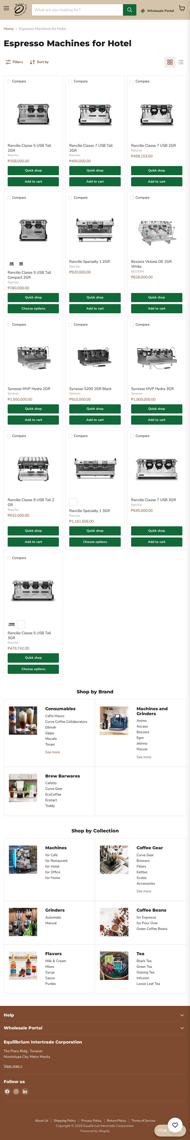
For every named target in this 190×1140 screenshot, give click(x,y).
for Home (52, 877)
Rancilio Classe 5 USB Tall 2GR (29, 148)
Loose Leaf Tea (148, 983)
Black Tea (144, 961)
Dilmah (50, 727)
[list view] (180, 62)
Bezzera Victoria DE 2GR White (151, 264)
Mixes (49, 966)
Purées (50, 983)
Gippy (49, 733)
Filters (141, 866)
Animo (142, 720)
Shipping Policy (65, 1120)
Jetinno (142, 743)
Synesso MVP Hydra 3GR (152, 388)
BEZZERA (137, 271)
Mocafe (51, 738)
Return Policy (116, 1120)
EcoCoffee (53, 794)
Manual (51, 923)
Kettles (142, 872)
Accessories (146, 883)
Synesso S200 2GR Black (90, 388)
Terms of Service (143, 1120)
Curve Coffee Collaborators (66, 721)
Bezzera (143, 732)
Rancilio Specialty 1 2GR (89, 261)
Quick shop (33, 170)
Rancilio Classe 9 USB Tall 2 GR (31, 502)
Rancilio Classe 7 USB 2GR (153, 145)
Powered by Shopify (95, 1131)
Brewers (143, 860)
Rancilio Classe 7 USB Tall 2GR (91, 148)
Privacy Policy (91, 1120)
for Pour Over (147, 923)
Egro (140, 737)
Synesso (13, 393)
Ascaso (142, 726)
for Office (52, 872)
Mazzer (142, 749)
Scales (142, 877)
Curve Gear (53, 788)
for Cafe (51, 855)
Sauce (50, 978)
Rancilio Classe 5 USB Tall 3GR (29, 635)
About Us (41, 1120)
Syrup (49, 972)
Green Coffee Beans (152, 928)
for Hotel (52, 866)
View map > (13, 1066)
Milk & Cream (55, 961)
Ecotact (51, 800)
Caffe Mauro (54, 716)
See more (52, 752)
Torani (50, 744)
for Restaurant (56, 860)
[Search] (129, 10)
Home (9, 29)
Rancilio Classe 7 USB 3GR (153, 499)
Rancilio (13, 155)
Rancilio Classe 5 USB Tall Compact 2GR (29, 275)
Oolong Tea (145, 972)
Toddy (50, 805)
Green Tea (144, 966)
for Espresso (146, 917)
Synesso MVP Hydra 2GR (29, 388)
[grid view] (170, 62)
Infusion (143, 978)
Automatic (53, 917)
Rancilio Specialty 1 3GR (89, 510)
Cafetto (51, 783)
